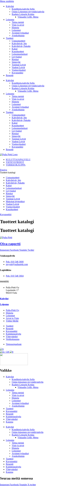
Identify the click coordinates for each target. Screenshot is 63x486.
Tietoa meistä (18, 22)
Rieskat (15, 59)
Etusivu (3, 170)
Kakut (14, 49)
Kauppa (9, 422)
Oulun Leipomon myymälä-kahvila (28, 11)
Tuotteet (9, 38)
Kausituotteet (18, 51)
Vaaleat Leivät (18, 67)
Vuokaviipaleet (19, 70)
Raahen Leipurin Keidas (23, 14)
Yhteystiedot (12, 419)
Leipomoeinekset (20, 54)
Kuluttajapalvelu (13, 416)
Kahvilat (10, 6)
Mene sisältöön (7, 1)
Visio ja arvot (18, 25)
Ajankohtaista (18, 35)
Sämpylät (16, 62)
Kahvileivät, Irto (19, 43)
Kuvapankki (17, 72)
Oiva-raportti (10, 244)
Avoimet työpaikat (20, 33)
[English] (5, 352)
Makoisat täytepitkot (15, 201)
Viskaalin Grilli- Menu (28, 17)
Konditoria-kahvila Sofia (23, 9)
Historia (15, 27)
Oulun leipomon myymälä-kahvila (27, 382)
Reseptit (9, 75)
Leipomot (16, 30)
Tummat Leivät (19, 64)
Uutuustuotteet (18, 41)
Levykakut (17, 57)
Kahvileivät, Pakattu (21, 46)
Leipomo (10, 19)
